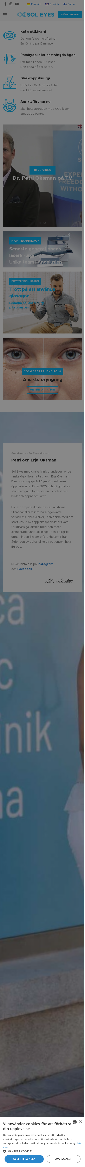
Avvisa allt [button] (63, 1159)
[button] (42, 1151)
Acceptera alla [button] (24, 1159)
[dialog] (42, 1142)
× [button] (80, 1122)
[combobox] (75, 1122)
